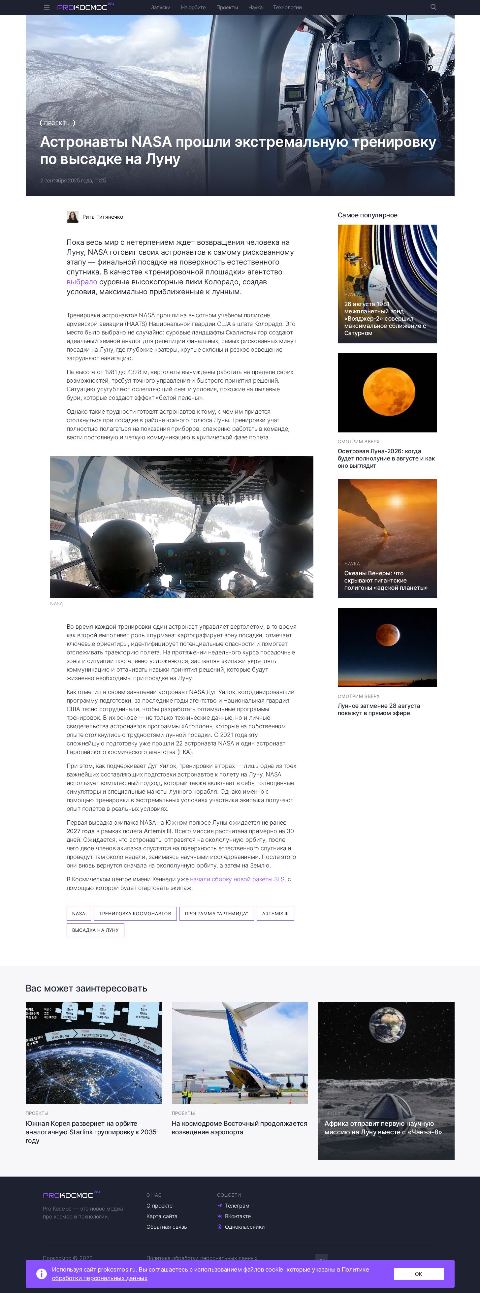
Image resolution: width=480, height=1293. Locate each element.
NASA (78, 913)
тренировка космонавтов (135, 913)
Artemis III (275, 913)
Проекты (227, 7)
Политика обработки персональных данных (201, 1258)
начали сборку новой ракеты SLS (237, 879)
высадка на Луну (95, 930)
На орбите (193, 7)
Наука (255, 7)
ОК (419, 1274)
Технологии (287, 7)
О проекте (159, 1205)
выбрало (82, 281)
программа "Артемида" (216, 913)
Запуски (161, 7)
